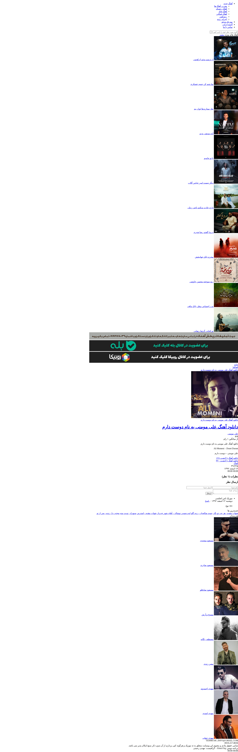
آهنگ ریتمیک (221, 9)
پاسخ (207, 501)
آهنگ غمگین (221, 14)
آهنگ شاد (223, 11)
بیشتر (222, 35)
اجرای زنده (222, 19)
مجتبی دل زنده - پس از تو (108, 513)
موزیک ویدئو (227, 22)
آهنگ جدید (228, 3)
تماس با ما (227, 27)
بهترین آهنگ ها (220, 6)
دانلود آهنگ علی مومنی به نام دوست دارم (219, 370)
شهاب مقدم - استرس (146, 513)
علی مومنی (233, 434)
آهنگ (236, 463)
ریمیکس (223, 16)
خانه (236, 364)
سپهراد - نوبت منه (128, 513)
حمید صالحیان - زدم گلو (201, 513)
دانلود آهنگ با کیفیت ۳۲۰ (227, 461)
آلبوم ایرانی (227, 24)
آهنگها (235, 367)
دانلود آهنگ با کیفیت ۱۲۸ (227, 458)
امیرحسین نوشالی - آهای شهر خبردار (173, 513)
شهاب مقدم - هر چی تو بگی (225, 513)
